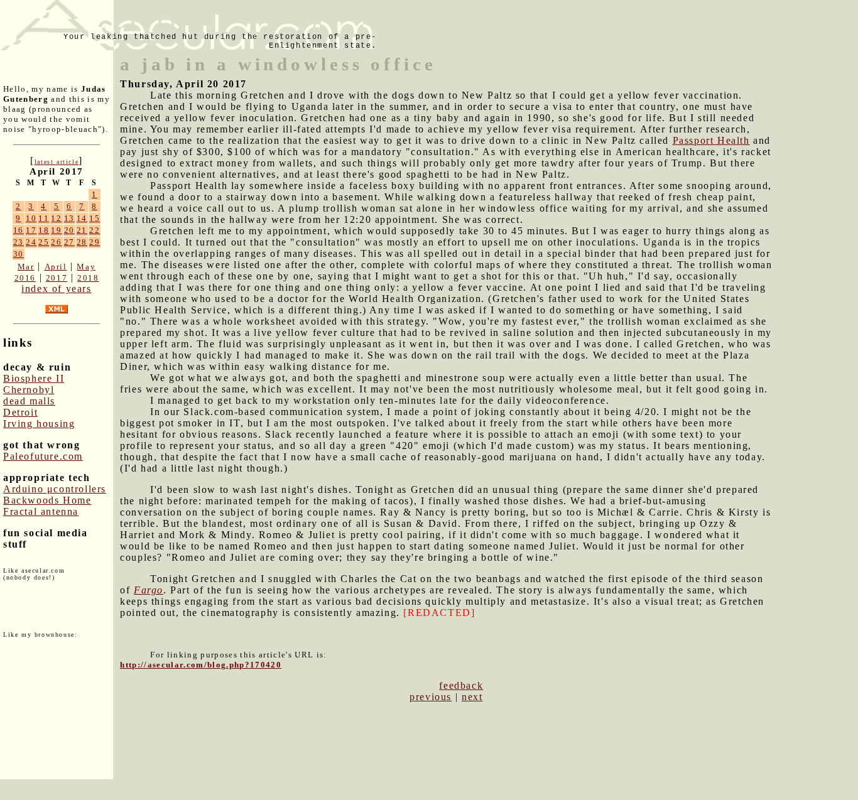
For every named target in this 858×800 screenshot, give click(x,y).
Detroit (20, 412)
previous (431, 696)
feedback (461, 685)
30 (18, 254)
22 (94, 230)
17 (31, 230)
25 (43, 242)
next (472, 696)
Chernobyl (28, 389)
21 (82, 230)
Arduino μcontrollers (54, 489)
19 (56, 230)
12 (56, 218)
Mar (26, 266)
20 (69, 230)
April (56, 266)
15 (94, 218)
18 (43, 230)
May (86, 266)
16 (18, 230)
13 (69, 218)
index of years (56, 288)
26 (56, 242)
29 (94, 242)
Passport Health (711, 140)
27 (69, 242)
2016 (25, 278)
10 (31, 218)
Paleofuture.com (43, 456)
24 (31, 242)
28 (82, 242)
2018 (88, 278)
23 (18, 242)
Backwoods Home (47, 500)
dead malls (29, 401)
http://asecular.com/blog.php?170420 (200, 664)
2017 (56, 278)
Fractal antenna (41, 511)
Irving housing (39, 423)
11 (43, 218)
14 (82, 218)
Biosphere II (33, 378)
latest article (57, 161)
